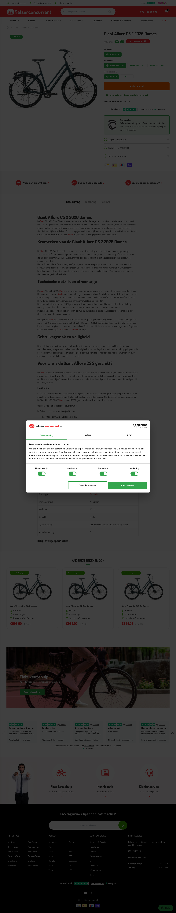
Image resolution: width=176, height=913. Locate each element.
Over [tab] (129, 435)
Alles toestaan (127, 485)
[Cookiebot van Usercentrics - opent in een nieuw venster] (135, 426)
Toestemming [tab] (46, 435)
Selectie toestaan (87, 485)
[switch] (72, 474)
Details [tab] (88, 435)
